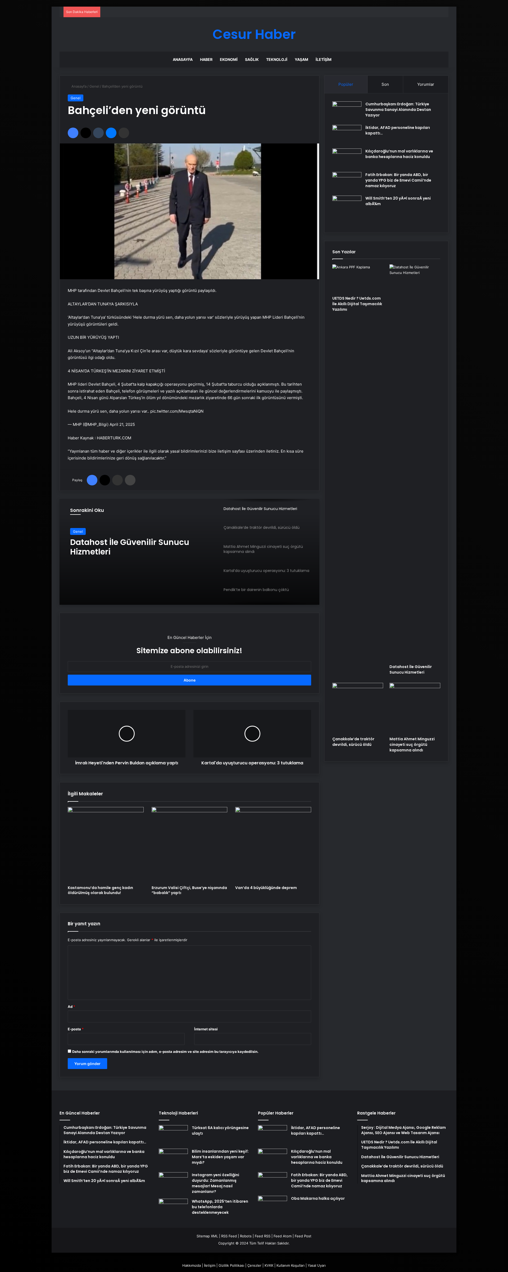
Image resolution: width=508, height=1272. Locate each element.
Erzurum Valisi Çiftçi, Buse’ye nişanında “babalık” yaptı (189, 890)
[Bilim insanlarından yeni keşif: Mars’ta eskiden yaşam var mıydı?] (173, 1159)
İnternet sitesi (206, 1029)
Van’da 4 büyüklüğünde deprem (266, 887)
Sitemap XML (207, 1236)
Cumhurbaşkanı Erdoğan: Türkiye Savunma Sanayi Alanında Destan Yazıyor (398, 109)
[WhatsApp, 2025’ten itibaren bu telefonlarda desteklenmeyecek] (173, 1209)
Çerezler (254, 1265)
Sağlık (252, 59)
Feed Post (303, 1236)
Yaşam (301, 59)
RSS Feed (229, 1236)
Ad (71, 1006)
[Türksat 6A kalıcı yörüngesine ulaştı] (173, 1135)
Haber (206, 59)
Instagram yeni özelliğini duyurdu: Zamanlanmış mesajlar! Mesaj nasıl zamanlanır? (215, 1183)
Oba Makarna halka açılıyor (318, 1198)
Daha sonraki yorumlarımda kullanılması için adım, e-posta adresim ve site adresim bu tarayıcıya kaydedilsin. (165, 1051)
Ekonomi (229, 59)
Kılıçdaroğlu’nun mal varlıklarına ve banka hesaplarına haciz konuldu (399, 153)
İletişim (324, 59)
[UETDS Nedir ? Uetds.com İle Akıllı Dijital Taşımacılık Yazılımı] (357, 278)
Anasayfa (183, 59)
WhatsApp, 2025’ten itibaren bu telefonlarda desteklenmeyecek (220, 1207)
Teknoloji (276, 59)
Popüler (345, 84)
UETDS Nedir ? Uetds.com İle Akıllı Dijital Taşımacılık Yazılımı (357, 304)
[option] (189, 552)
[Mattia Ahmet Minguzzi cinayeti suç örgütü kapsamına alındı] (414, 708)
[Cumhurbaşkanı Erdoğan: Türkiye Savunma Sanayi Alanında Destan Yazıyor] (346, 111)
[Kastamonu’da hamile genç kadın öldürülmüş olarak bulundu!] (106, 845)
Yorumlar (425, 84)
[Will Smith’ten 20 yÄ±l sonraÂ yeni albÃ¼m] (346, 210)
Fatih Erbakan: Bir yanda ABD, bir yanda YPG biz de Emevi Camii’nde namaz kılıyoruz (398, 180)
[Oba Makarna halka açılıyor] (272, 1206)
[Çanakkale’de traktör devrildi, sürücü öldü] (357, 708)
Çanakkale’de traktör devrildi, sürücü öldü (353, 741)
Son (385, 84)
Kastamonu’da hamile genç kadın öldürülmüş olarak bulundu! (100, 890)
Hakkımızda (191, 1265)
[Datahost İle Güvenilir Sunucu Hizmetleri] (414, 462)
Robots (246, 1236)
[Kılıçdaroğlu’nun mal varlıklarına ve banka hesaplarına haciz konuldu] (346, 158)
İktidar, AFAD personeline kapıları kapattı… (315, 1130)
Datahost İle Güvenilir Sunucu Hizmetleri (129, 547)
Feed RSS (262, 1236)
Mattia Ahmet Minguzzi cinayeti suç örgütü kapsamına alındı (412, 744)
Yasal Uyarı (317, 1265)
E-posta (76, 1029)
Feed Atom (283, 1236)
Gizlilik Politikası (231, 1265)
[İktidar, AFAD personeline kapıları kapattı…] (346, 135)
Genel (94, 86)
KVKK (269, 1265)
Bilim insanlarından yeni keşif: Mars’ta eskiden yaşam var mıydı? (220, 1157)
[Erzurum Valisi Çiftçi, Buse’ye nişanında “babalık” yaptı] (190, 845)
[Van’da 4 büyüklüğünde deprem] (273, 845)
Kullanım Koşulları (290, 1265)
